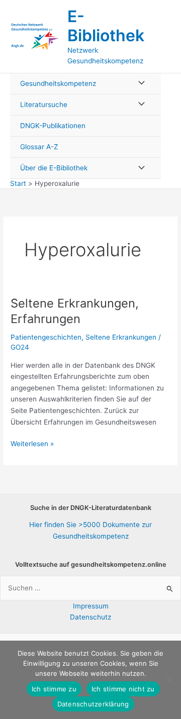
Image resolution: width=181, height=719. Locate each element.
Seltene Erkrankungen (120, 337)
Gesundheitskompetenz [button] (58, 83)
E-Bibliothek (105, 26)
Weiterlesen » (32, 444)
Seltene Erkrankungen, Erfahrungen (75, 311)
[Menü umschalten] (139, 83)
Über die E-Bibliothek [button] (53, 168)
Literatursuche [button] (43, 104)
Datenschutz (90, 617)
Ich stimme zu (54, 689)
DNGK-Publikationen (52, 126)
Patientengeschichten (46, 337)
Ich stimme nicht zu (123, 689)
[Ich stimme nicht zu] (168, 680)
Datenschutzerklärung (93, 704)
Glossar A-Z (39, 147)
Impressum (91, 606)
